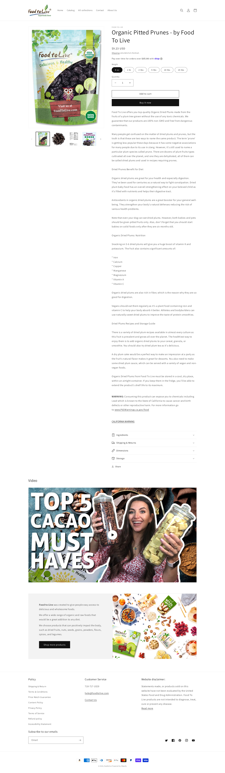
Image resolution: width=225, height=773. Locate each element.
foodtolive (108, 766)
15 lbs (181, 70)
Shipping (116, 53)
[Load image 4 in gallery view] (89, 139)
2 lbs (141, 70)
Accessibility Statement (39, 724)
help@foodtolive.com (97, 693)
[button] (181, 10)
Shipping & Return (37, 686)
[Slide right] (100, 139)
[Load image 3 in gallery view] (74, 139)
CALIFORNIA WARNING (123, 421)
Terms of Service (36, 713)
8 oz (117, 70)
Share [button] (118, 466)
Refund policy (35, 718)
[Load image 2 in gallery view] (58, 139)
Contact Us (91, 700)
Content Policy (35, 702)
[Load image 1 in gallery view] (43, 139)
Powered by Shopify (119, 766)
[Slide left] (31, 139)
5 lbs (153, 70)
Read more (147, 708)
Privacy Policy (35, 708)
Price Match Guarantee (39, 697)
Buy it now (145, 102)
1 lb (129, 70)
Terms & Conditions (38, 691)
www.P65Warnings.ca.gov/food (132, 409)
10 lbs (167, 70)
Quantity (115, 76)
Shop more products (55, 644)
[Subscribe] (80, 740)
